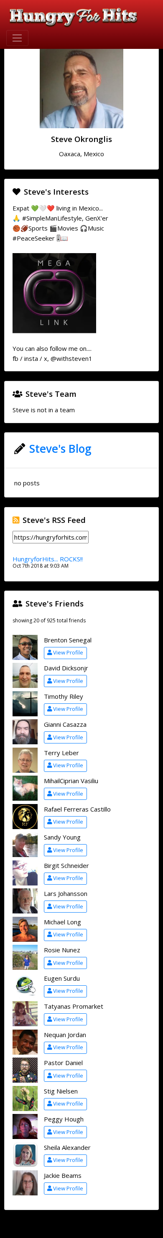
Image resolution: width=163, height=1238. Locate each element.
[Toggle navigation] (17, 38)
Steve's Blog (60, 448)
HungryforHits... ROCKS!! (48, 559)
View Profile (68, 652)
